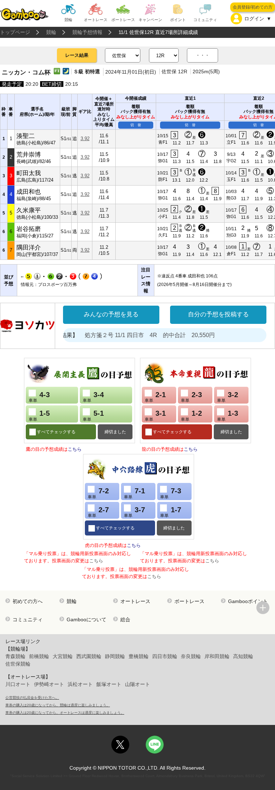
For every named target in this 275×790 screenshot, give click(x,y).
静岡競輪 (115, 656)
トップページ (15, 32)
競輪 (51, 32)
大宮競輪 (63, 656)
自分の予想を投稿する (218, 314)
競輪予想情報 (87, 32)
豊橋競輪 (139, 656)
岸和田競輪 (217, 656)
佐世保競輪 (17, 664)
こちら (75, 449)
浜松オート (80, 684)
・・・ (202, 55)
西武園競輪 (88, 656)
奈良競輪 (191, 656)
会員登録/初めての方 (252, 7)
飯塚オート (108, 684)
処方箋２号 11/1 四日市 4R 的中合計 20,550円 (143, 335)
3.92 (85, 138)
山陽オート (137, 684)
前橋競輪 (39, 656)
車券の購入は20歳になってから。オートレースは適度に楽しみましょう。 (64, 713)
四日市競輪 (164, 656)
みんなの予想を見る (111, 314)
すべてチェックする (56, 431)
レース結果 (76, 55)
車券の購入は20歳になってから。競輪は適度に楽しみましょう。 (57, 705)
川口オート (17, 684)
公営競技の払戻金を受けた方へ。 (32, 698)
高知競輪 (243, 656)
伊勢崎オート (49, 684)
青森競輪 (15, 656)
